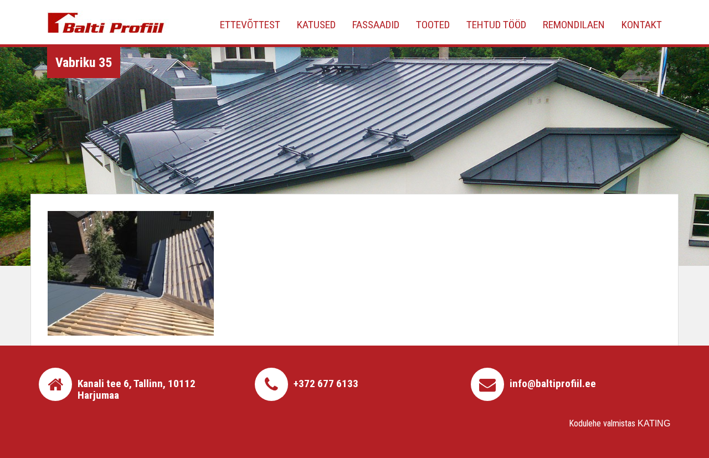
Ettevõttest (250, 24)
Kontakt (641, 24)
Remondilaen (574, 24)
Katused (316, 24)
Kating (654, 423)
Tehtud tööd (496, 24)
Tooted (433, 24)
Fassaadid (375, 24)
